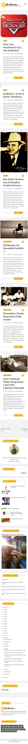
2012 (4, 635)
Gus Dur (23, 729)
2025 (4, 609)
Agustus (6, 641)
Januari (6, 674)
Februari (6, 671)
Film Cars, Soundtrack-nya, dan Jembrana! (12, 47)
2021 (4, 614)
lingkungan (4, 731)
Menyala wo (5, 579)
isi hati (10, 725)
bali (10, 727)
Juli (5, 644)
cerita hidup (7, 241)
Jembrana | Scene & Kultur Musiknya (13, 652)
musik (5, 175)
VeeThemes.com (16, 741)
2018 (4, 621)
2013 (4, 633)
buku (8, 729)
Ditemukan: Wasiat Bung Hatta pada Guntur (13, 316)
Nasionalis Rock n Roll (14, 739)
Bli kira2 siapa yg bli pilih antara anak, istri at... (13, 586)
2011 (4, 637)
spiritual (13, 729)
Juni (5, 646)
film (18, 729)
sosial (10, 731)
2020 (4, 616)
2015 (4, 628)
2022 (4, 612)
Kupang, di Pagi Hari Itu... (13, 534)
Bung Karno (7, 309)
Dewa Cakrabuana (19, 53)
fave (5, 40)
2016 (4, 626)
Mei (5, 648)
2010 (4, 677)
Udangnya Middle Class (16, 518)
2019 (4, 619)
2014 (4, 631)
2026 (4, 607)
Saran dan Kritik (14, 508)
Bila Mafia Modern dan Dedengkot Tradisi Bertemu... (13, 182)
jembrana (15, 727)
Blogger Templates (23, 739)
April (5, 669)
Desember (7, 639)
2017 (4, 623)
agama (3, 729)
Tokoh (16, 725)
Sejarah (21, 727)
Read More (18, 77)
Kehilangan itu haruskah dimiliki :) (13, 248)
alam (15, 731)
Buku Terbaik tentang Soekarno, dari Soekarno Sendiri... (16, 514)
